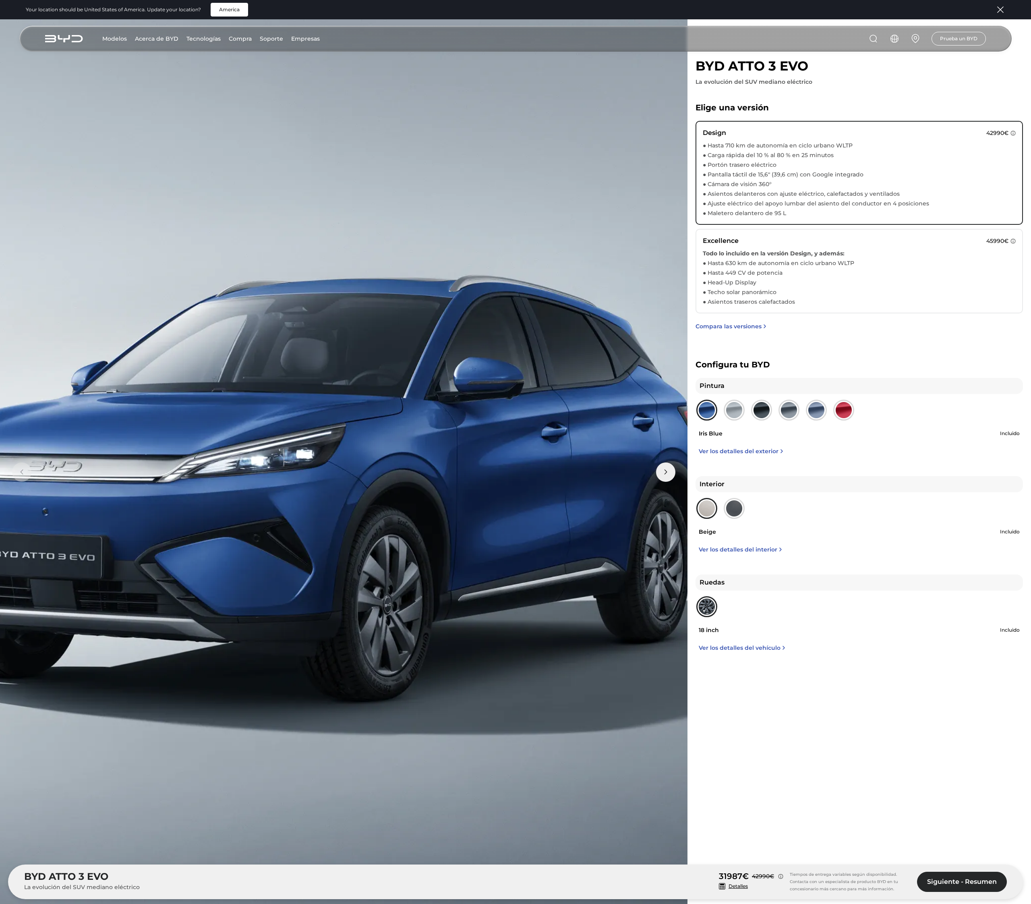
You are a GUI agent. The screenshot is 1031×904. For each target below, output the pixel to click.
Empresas (305, 38)
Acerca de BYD (156, 38)
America (229, 9)
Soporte (271, 38)
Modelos (114, 38)
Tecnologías (203, 38)
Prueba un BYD (958, 38)
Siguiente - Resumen (962, 881)
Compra (240, 38)
